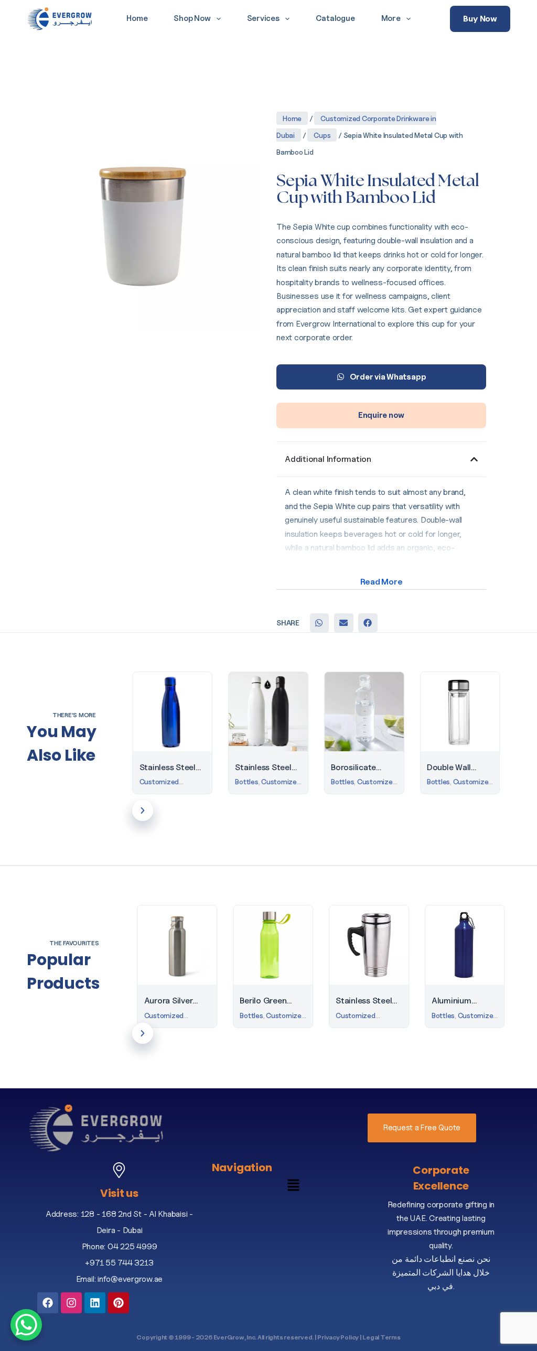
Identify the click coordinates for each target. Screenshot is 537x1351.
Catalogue (335, 18)
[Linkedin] (94, 1302)
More (391, 18)
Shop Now (192, 18)
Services (263, 18)
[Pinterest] (118, 1302)
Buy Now (480, 19)
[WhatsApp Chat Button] (26, 1325)
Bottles (155, 781)
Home (136, 18)
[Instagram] (71, 1302)
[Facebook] (47, 1302)
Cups (322, 135)
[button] (319, 622)
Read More (381, 582)
